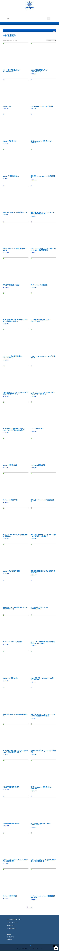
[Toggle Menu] (57, 23)
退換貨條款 (9, 939)
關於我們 (9, 934)
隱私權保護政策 (10, 937)
